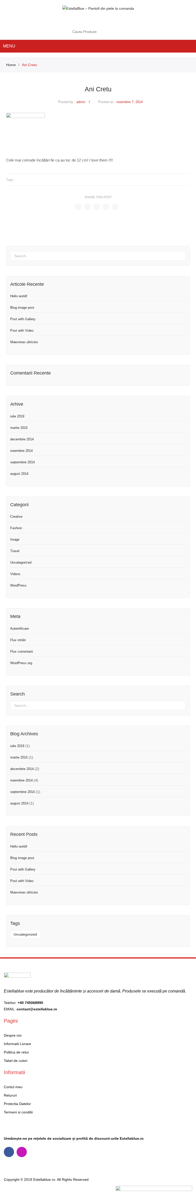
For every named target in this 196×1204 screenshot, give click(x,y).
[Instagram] (22, 1152)
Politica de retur (16, 1052)
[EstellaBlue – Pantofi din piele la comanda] (98, 8)
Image (14, 539)
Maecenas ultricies (24, 342)
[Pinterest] (96, 207)
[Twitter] (87, 207)
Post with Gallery (22, 319)
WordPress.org (21, 663)
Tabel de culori (15, 1061)
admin (80, 102)
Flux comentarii (21, 651)
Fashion (16, 528)
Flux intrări (18, 640)
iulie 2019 (17, 416)
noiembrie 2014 (21, 451)
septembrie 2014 (22, 462)
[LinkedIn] (115, 207)
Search (120, 32)
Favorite (112, 20)
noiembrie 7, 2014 (129, 102)
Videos (15, 574)
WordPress (18, 585)
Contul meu (101, 20)
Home (11, 65)
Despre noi (12, 1035)
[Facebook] (78, 207)
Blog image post (22, 307)
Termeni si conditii (18, 1112)
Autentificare (19, 628)
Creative (16, 516)
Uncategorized (20, 562)
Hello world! (18, 296)
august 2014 (19, 474)
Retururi (10, 1095)
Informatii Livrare (17, 1044)
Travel (14, 551)
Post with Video (21, 330)
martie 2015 (19, 428)
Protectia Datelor (17, 1104)
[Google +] (106, 207)
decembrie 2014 (22, 439)
